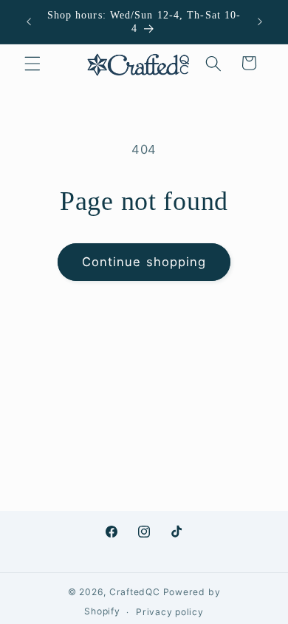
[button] (32, 63)
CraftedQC (134, 591)
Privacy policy (170, 611)
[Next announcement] (260, 21)
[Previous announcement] (29, 21)
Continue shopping (144, 261)
